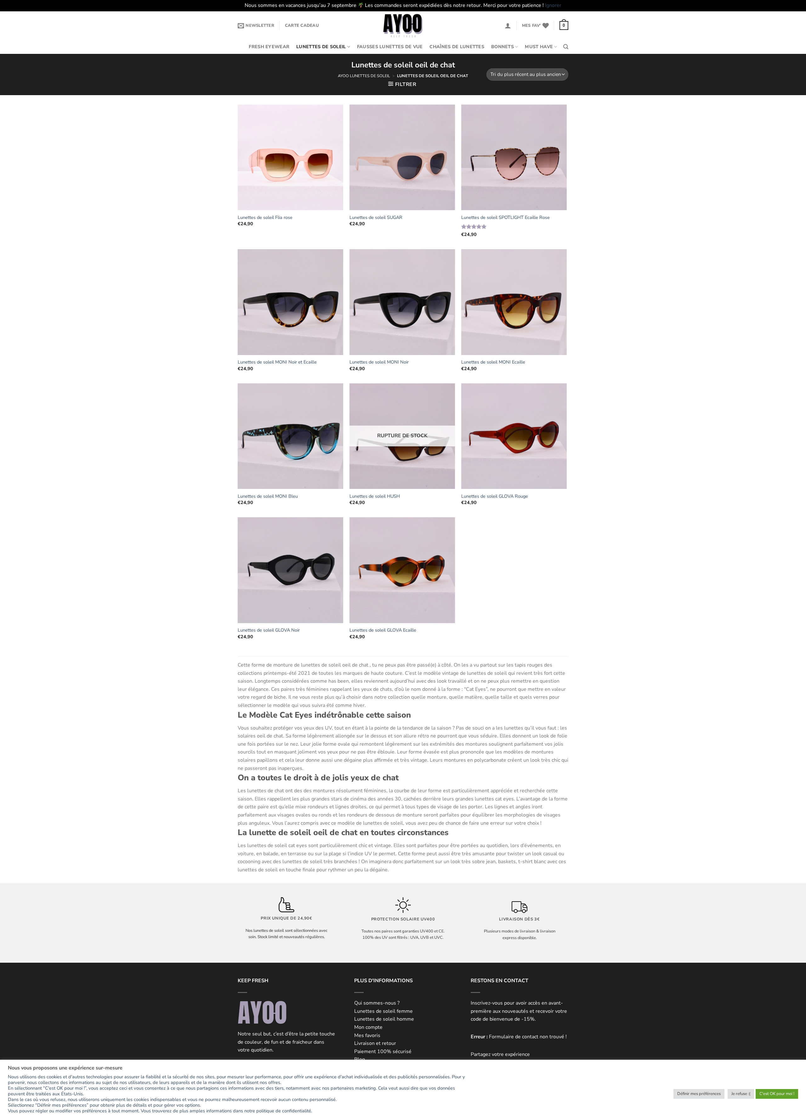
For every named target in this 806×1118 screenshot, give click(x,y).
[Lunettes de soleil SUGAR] (402, 157)
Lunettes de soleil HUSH (374, 496)
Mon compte (368, 1027)
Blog (359, 1059)
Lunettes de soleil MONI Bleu (268, 496)
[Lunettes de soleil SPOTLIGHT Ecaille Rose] (514, 157)
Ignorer (553, 5)
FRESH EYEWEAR (269, 46)
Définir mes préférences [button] (699, 1094)
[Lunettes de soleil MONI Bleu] (290, 436)
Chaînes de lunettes (456, 46)
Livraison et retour (375, 1043)
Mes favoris (367, 1035)
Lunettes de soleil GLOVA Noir (269, 630)
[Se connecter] (508, 25)
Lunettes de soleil (321, 46)
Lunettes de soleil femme (383, 1011)
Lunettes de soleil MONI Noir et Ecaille (277, 362)
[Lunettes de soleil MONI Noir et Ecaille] (290, 302)
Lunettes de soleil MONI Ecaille (493, 362)
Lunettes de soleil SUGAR (375, 218)
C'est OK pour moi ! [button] (776, 1094)
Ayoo (343, 76)
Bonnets (502, 46)
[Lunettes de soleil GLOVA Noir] (290, 570)
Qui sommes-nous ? (377, 1003)
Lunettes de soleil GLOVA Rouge (494, 496)
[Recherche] (565, 47)
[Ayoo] (403, 25)
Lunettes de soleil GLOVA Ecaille (382, 630)
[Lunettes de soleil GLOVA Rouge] (514, 436)
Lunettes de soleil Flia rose (265, 218)
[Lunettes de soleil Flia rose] (290, 157)
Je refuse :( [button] (740, 1094)
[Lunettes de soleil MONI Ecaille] (514, 302)
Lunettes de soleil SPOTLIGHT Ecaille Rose (505, 218)
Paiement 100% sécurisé (383, 1051)
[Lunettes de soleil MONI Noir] (402, 302)
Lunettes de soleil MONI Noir (379, 362)
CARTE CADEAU (302, 25)
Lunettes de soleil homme (384, 1019)
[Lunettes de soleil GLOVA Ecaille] (402, 570)
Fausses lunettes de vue (390, 46)
